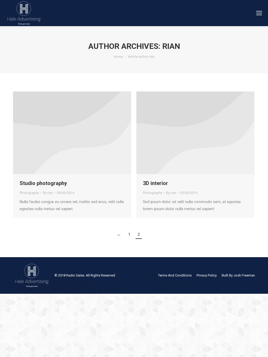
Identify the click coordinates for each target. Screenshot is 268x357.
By (48, 193)
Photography (29, 193)
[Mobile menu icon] (259, 13)
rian (171, 46)
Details (72, 133)
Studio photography (43, 183)
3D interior (155, 183)
